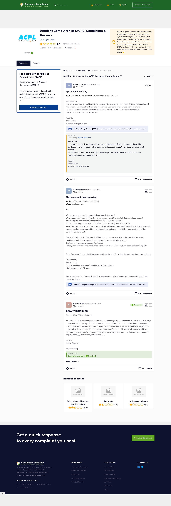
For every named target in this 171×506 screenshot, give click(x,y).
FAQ (105, 490)
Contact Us (108, 486)
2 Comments (147, 368)
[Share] (146, 85)
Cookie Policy (109, 474)
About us (107, 482)
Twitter (142, 467)
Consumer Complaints (79, 467)
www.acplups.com (47, 40)
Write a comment (145, 179)
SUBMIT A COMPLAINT (38, 107)
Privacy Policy (109, 471)
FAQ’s (112, 5)
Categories (98, 5)
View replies (71, 361)
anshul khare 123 (84, 138)
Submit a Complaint (142, 5)
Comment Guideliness (112, 478)
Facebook (138, 467)
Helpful (72, 179)
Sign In (124, 5)
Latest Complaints (78, 478)
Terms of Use (109, 467)
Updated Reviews (77, 482)
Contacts (36, 63)
